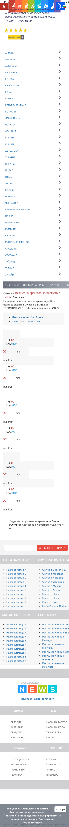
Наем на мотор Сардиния (21, 573)
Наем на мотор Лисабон (20, 590)
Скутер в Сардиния (53, 581)
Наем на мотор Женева (20, 606)
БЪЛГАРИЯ (17, 737)
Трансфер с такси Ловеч (26, 321)
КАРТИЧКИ (16, 727)
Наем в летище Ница (18, 652)
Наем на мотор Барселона (22, 581)
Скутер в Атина (51, 590)
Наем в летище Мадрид (20, 632)
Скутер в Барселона (54, 569)
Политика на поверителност (37, 698)
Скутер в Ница (50, 598)
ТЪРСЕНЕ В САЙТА (53, 548)
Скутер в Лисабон (52, 577)
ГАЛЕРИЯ (16, 722)
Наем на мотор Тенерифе (21, 585)
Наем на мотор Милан (19, 569)
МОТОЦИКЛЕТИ (19, 759)
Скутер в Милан (51, 585)
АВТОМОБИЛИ (19, 764)
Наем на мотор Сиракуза (21, 577)
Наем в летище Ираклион (21, 648)
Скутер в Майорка (52, 573)
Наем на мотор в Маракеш (22, 656)
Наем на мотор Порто (19, 594)
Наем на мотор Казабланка (22, 660)
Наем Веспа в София (54, 606)
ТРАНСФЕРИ (17, 769)
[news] (37, 686)
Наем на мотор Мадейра (20, 598)
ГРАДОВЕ (16, 732)
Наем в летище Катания (20, 640)
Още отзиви (14, 37)
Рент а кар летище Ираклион (53, 664)
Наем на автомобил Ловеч (27, 317)
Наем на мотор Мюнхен (20, 602)
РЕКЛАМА (16, 774)
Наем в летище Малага (20, 628)
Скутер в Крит (50, 602)
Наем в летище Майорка (20, 624)
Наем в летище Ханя (18, 644)
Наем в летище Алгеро (19, 636)
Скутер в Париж (51, 594)
